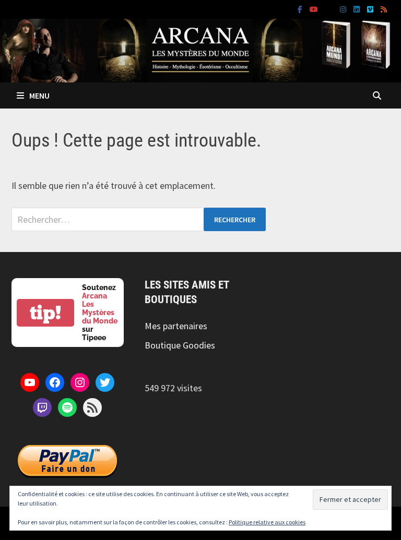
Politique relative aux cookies (267, 522)
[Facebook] (301, 9)
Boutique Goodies (180, 345)
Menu (39, 95)
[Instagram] (344, 9)
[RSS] (384, 9)
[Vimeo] (371, 9)
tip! (45, 313)
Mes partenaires (176, 326)
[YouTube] (315, 9)
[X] (330, 9)
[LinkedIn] (357, 9)
